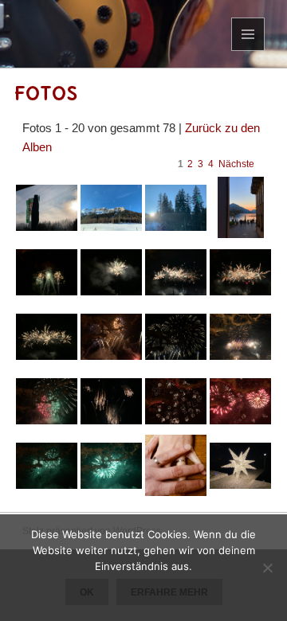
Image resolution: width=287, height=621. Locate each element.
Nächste (236, 164)
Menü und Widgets (248, 50)
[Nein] (267, 568)
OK (87, 592)
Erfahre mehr (169, 592)
